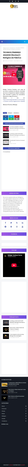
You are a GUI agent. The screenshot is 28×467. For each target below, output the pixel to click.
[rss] (16, 222)
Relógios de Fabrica (8, 60)
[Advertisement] (14, 24)
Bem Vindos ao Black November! (16, 396)
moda (14, 413)
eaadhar (11, 465)
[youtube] (22, 226)
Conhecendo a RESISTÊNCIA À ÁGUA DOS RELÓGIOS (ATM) (17, 383)
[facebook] (9, 1)
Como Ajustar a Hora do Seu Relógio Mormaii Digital (17, 335)
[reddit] (5, 226)
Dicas (14, 406)
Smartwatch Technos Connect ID (17, 141)
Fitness (14, 411)
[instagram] (16, 1)
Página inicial (6, 47)
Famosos (14, 408)
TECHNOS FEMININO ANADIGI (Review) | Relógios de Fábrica (17, 127)
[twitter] (12, 1)
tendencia (12, 47)
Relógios (10, 113)
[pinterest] (18, 1)
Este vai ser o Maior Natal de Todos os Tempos (17, 328)
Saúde (14, 418)
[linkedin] (22, 222)
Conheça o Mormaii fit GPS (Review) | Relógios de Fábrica (17, 134)
